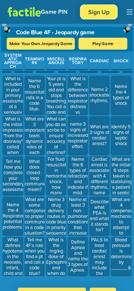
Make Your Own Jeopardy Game (41, 43)
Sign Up (98, 12)
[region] (67, 153)
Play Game (103, 43)
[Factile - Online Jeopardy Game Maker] (24, 12)
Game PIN (54, 11)
